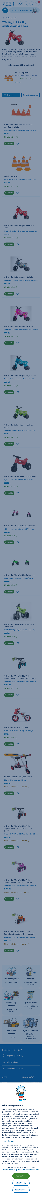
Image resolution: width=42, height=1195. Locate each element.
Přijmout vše (21, 1176)
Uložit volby (21, 1183)
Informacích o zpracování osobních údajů (21, 1169)
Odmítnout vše (21, 1190)
